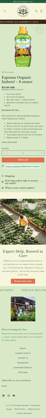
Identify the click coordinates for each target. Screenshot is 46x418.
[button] (4, 11)
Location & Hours (23, 353)
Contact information (24, 413)
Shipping (5, 89)
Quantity (5, 148)
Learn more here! (9, 142)
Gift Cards (23, 372)
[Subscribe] (41, 386)
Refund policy (20, 409)
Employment (23, 363)
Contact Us (23, 358)
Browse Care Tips (23, 281)
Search (23, 348)
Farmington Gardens (21, 405)
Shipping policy (34, 409)
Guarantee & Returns (23, 367)
